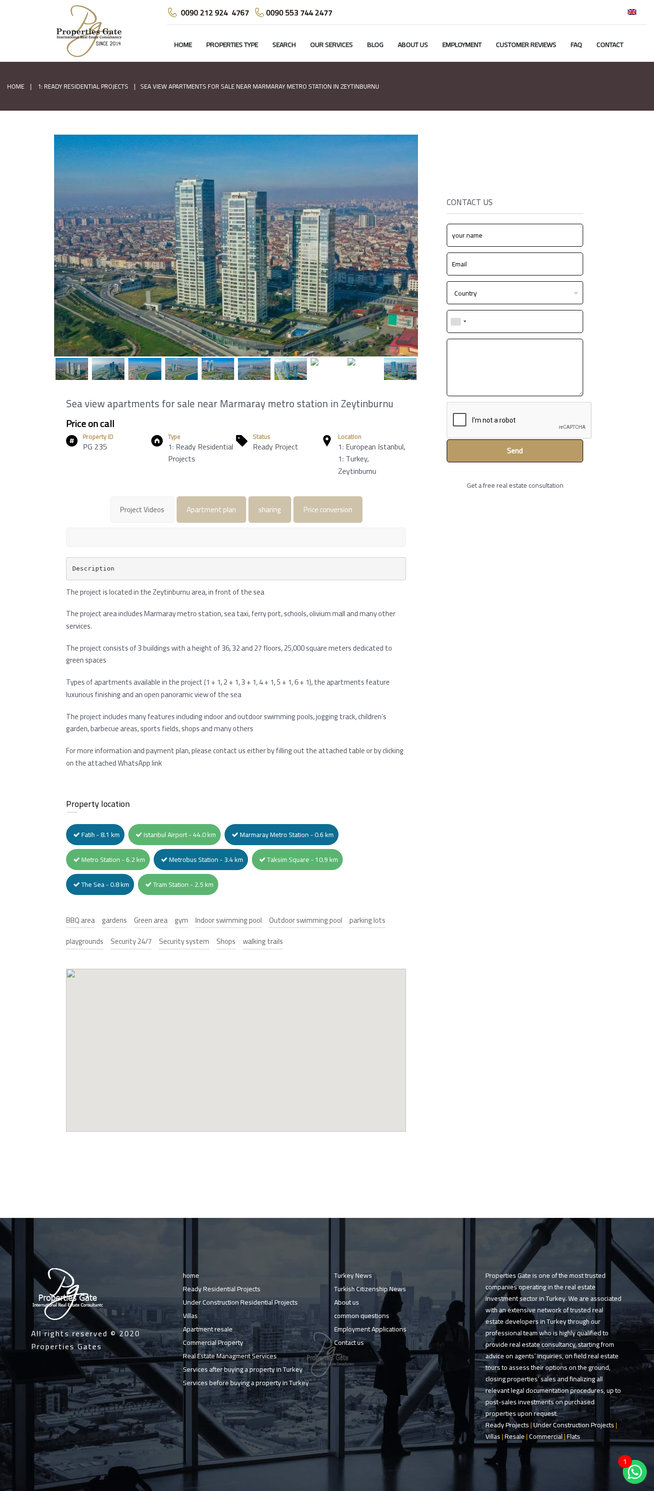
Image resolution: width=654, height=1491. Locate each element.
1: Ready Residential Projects (83, 86)
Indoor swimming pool (228, 920)
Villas (190, 1315)
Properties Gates (66, 1346)
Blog (375, 44)
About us (413, 44)
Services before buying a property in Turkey (246, 1382)
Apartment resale (208, 1329)
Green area (151, 920)
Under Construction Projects (573, 1425)
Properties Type (232, 44)
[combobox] (515, 292)
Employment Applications (370, 1329)
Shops (226, 941)
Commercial (546, 1436)
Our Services (331, 44)
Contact (610, 44)
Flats (573, 1436)
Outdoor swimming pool (305, 920)
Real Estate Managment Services (230, 1356)
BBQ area (80, 920)
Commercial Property (213, 1342)
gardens (114, 920)
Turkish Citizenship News (370, 1289)
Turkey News (353, 1275)
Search (284, 44)
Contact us (349, 1342)
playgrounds (84, 941)
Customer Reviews (526, 44)
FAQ (576, 44)
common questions (361, 1315)
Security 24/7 (131, 941)
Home (15, 86)
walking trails (263, 941)
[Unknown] (458, 321)
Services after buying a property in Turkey (243, 1369)
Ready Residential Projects (221, 1289)
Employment (462, 44)
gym (181, 920)
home (183, 44)
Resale (515, 1436)
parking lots (367, 920)
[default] (236, 257)
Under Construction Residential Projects (240, 1302)
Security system (184, 941)
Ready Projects (507, 1425)
